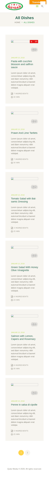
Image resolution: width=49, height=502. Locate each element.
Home (17, 22)
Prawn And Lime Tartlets (24, 133)
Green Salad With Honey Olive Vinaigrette (24, 269)
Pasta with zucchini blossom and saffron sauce (22, 64)
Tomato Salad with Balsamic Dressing (23, 200)
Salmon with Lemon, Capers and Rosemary (23, 337)
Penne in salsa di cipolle (24, 404)
